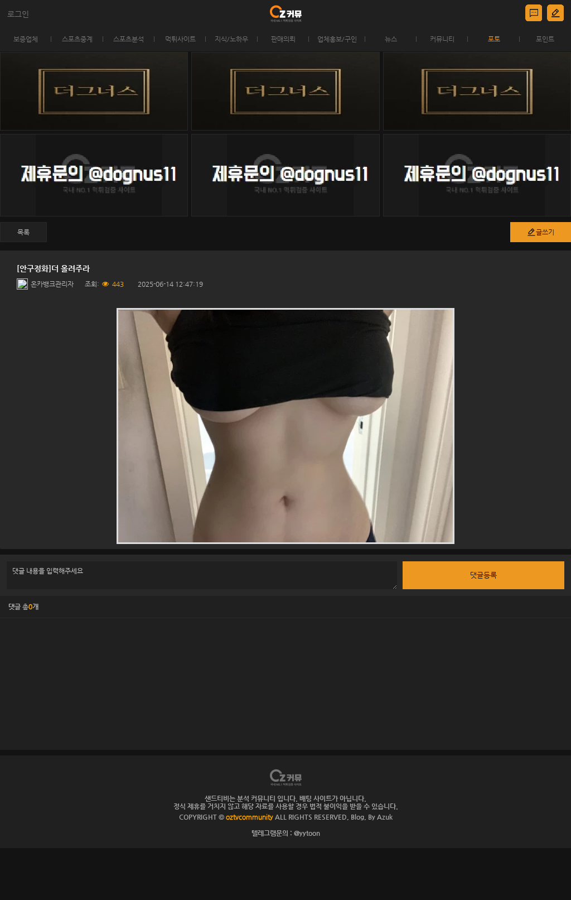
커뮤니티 (442, 39)
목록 (23, 232)
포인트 (545, 39)
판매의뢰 (283, 39)
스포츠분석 (128, 39)
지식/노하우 (231, 39)
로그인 (18, 13)
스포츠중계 (77, 39)
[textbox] (285, 426)
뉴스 (391, 39)
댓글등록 (483, 575)
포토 (494, 39)
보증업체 (25, 39)
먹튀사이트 (180, 39)
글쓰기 (545, 232)
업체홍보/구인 (337, 39)
